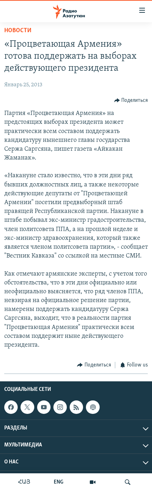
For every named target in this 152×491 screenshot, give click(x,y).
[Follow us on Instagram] (60, 407)
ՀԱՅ (24, 482)
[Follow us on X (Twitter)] (27, 407)
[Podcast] (92, 407)
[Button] (131, 100)
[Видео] (92, 482)
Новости (17, 31)
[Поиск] (127, 482)
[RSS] (76, 407)
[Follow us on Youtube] (44, 407)
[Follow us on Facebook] (11, 407)
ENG (58, 482)
